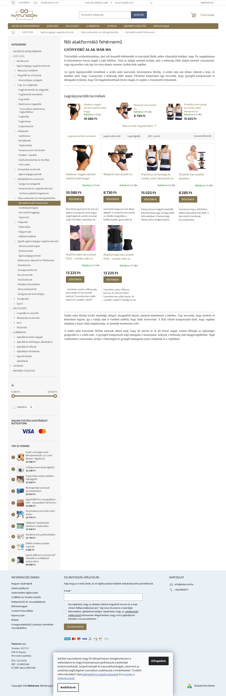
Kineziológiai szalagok (30, 80)
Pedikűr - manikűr (28, 155)
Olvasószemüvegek (29, 246)
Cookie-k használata (22, 611)
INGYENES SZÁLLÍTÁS (24, 371)
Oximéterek (24, 265)
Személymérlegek (28, 208)
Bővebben (75, 199)
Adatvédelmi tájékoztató (24, 593)
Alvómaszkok (26, 251)
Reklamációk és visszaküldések (28, 602)
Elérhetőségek (19, 606)
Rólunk (15, 620)
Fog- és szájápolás (28, 85)
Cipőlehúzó (25, 136)
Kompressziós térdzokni (32, 150)
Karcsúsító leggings (29, 212)
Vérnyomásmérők (27, 289)
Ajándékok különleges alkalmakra (34, 342)
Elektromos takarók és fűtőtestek (36, 260)
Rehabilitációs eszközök (31, 179)
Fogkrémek (25, 121)
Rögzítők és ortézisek (29, 75)
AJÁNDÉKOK (19, 332)
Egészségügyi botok (30, 256)
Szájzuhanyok (26, 126)
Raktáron (24, 407)
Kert (19, 323)
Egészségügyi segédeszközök (33, 66)
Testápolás (23, 299)
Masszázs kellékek (28, 70)
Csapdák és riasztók (28, 313)
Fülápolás (23, 222)
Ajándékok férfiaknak (28, 351)
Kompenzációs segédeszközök (36, 188)
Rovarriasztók (25, 275)
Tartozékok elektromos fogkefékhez (32, 110)
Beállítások (68, 687)
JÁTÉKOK (18, 366)
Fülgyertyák (25, 232)
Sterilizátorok (25, 280)
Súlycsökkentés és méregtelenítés (36, 198)
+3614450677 (181, 590)
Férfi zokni (24, 164)
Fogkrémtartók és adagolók (34, 90)
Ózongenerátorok (27, 270)
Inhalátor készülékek (29, 284)
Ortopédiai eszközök (29, 169)
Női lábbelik (25, 140)
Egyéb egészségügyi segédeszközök (38, 241)
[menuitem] (25, 26)
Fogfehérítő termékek (31, 94)
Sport (20, 304)
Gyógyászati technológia (31, 294)
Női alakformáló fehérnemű (33, 203)
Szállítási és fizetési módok (26, 597)
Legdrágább (134, 136)
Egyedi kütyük (24, 356)
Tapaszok (24, 217)
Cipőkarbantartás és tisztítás (34, 160)
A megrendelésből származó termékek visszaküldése (32, 626)
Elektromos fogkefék (30, 104)
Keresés (139, 14)
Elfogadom (158, 661)
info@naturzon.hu (184, 584)
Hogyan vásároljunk (96, 2)
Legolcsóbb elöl (111, 136)
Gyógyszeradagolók (29, 184)
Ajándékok (22, 361)
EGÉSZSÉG (18, 56)
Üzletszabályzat (124, 2)
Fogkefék (24, 117)
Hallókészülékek (27, 236)
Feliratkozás (75, 626)
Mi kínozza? (23, 61)
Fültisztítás (24, 227)
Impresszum (18, 615)
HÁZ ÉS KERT (20, 308)
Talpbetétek (25, 145)
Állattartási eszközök (28, 318)
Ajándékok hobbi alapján (30, 337)
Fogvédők (24, 99)
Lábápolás (23, 131)
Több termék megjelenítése (137, 125)
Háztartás (22, 327)
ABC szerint (154, 136)
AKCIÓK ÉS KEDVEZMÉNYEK (27, 51)
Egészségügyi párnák (30, 174)
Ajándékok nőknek (26, 347)
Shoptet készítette (204, 686)
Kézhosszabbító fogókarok (34, 193)
